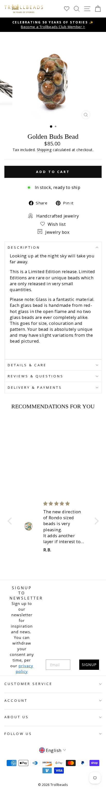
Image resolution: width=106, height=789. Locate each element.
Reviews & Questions (36, 376)
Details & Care (27, 365)
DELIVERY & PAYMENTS (35, 387)
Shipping (44, 149)
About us (16, 717)
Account (16, 700)
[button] (10, 521)
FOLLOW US (18, 733)
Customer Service (28, 683)
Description (24, 247)
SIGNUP (89, 664)
